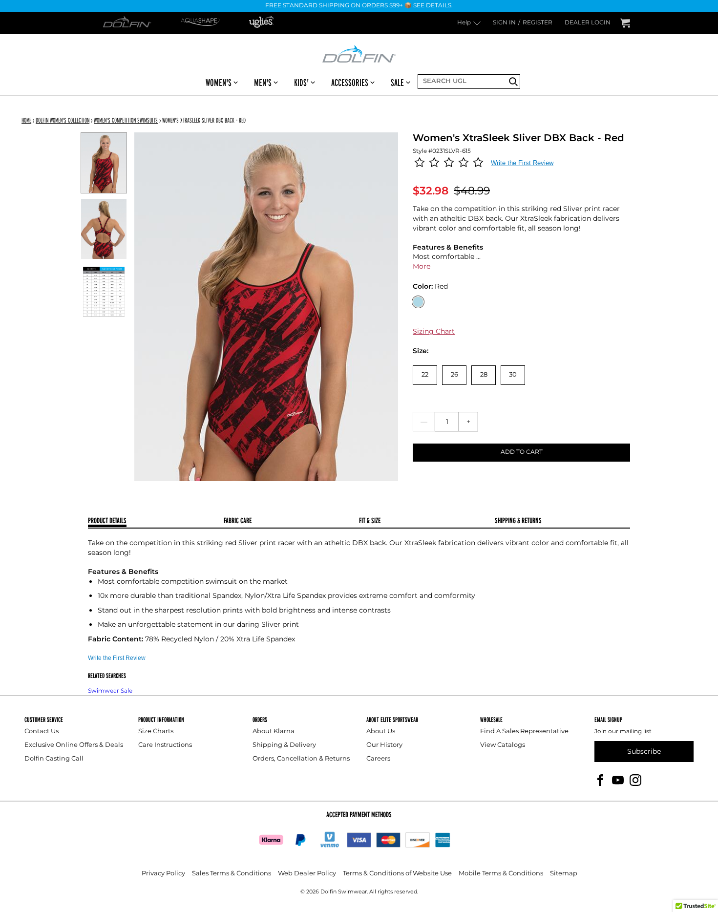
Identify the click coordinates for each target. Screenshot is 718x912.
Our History (384, 745)
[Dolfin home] (359, 53)
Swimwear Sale (110, 691)
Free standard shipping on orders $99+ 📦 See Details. (359, 6)
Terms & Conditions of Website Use (397, 874)
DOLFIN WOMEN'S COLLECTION (62, 120)
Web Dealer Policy (307, 874)
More (421, 266)
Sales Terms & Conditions (231, 874)
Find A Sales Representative (524, 731)
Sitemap (563, 874)
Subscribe (644, 751)
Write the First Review (522, 163)
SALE (397, 82)
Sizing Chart (434, 331)
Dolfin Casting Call (54, 759)
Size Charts (155, 731)
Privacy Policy (163, 874)
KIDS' (301, 82)
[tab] (156, 521)
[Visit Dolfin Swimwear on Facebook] (600, 779)
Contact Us (41, 731)
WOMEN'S (219, 82)
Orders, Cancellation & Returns (301, 759)
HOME (26, 120)
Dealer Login (588, 23)
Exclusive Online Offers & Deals (73, 745)
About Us (380, 731)
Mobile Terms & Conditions (501, 874)
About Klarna (274, 731)
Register (537, 23)
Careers (378, 759)
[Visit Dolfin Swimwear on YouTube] (618, 779)
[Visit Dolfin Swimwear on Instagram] (635, 779)
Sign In (504, 23)
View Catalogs (502, 745)
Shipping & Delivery (284, 745)
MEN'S (263, 82)
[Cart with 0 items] (625, 23)
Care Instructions (165, 745)
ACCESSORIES (349, 82)
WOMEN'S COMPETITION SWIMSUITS (126, 120)
